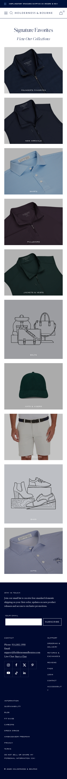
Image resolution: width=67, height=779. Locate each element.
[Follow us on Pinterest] (32, 665)
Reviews (51, 662)
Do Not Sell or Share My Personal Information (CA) (19, 756)
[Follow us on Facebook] (16, 665)
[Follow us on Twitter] (24, 665)
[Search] (11, 13)
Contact (51, 680)
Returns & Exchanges (53, 654)
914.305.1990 (19, 645)
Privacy (8, 742)
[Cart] (61, 13)
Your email (11, 615)
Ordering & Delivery (53, 645)
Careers (9, 724)
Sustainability (12, 706)
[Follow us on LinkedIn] (24, 673)
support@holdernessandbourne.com (22, 652)
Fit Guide (9, 718)
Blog (7, 712)
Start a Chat (21, 656)
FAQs (50, 668)
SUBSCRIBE (52, 621)
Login (50, 674)
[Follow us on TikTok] (16, 673)
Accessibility (54, 688)
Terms (7, 749)
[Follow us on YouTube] (8, 673)
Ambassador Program (17, 736)
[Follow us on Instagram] (8, 665)
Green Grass (11, 730)
